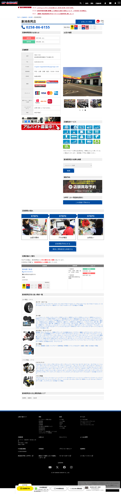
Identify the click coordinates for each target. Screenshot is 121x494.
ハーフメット (62, 377)
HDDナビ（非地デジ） (77, 322)
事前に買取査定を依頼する (63, 249)
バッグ (88, 379)
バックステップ (68, 372)
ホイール (75, 364)
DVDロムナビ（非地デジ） (48, 322)
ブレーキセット (58, 335)
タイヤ (38, 304)
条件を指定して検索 (23, 442)
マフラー (76, 332)
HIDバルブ (46, 338)
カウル (98, 365)
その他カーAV (44, 328)
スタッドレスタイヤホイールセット (64, 304)
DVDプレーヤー (76, 326)
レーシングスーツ (84, 377)
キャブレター (41, 370)
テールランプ (70, 367)
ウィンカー (61, 367)
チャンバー (68, 364)
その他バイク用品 (58, 381)
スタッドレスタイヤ (47, 304)
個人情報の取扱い (37, 491)
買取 (92, 3)
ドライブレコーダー (88, 326)
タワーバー (97, 332)
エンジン (71, 368)
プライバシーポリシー (65, 449)
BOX (83, 379)
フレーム (77, 368)
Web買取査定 (42, 428)
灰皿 (82, 346)
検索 (68, 170)
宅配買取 (41, 423)
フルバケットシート (56, 340)
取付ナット (56, 305)
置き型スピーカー (67, 319)
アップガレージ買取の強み (45, 419)
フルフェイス (40, 377)
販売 (86, 3)
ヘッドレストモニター (63, 326)
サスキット (48, 332)
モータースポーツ (64, 456)
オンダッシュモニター (53, 325)
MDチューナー (73, 317)
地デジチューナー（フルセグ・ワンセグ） (87, 325)
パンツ (101, 377)
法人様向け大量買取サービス (46, 426)
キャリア (98, 340)
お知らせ (41, 437)
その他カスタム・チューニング (53, 341)
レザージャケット (42, 379)
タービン (76, 334)
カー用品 (61, 419)
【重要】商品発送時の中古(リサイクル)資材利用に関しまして (55, 14)
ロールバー (39, 334)
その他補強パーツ (49, 334)
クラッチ (82, 334)
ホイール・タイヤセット (91, 364)
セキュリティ (42, 337)
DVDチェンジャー (41, 319)
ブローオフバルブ (67, 334)
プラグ (77, 367)
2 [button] (83, 115)
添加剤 (43, 346)
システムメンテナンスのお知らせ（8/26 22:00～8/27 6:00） (55, 8)
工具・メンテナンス (46, 381)
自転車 (61, 423)
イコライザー (75, 320)
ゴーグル (72, 379)
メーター (58, 334)
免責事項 (82, 449)
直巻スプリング (57, 332)
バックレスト (44, 367)
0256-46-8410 (28, 272)
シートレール (82, 340)
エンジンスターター (53, 337)
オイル (38, 346)
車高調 (38, 332)
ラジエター (93, 334)
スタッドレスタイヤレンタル (87, 424)
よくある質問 (84, 437)
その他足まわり (67, 332)
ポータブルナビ (84, 320)
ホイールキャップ (66, 305)
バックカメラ (99, 326)
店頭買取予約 (42, 429)
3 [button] (85, 115)
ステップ (53, 372)
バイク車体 (62, 428)
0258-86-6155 (38, 27)
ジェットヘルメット (51, 377)
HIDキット (39, 338)
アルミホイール (81, 304)
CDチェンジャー (84, 317)
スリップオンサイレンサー (56, 364)
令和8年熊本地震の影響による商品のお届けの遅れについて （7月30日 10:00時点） (62, 11)
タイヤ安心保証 (84, 419)
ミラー (38, 340)
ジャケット (94, 377)
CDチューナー (63, 317)
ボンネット (71, 338)
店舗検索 (98, 3)
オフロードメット (72, 377)
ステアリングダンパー (42, 372)
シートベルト (91, 340)
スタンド (59, 372)
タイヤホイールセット (93, 304)
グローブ (78, 379)
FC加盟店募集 (22, 449)
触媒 (81, 332)
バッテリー (53, 346)
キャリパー (68, 335)
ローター (75, 335)
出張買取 (41, 424)
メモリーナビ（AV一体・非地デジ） (50, 323)
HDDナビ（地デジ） (63, 322)
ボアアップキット (86, 368)
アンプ (68, 320)
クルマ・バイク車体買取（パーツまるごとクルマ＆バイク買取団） (48, 432)
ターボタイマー (70, 337)
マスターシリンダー (46, 368)
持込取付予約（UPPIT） (25, 456)
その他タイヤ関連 (77, 305)
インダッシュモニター (67, 325)
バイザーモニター (50, 326)
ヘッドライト (80, 338)
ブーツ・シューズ (63, 379)
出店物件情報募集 (22, 451)
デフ (88, 334)
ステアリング (98, 338)
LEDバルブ (54, 338)
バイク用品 (62, 421)
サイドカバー (91, 365)
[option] (69, 103)
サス (42, 332)
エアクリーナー (88, 332)
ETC (38, 328)
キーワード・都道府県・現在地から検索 (27, 440)
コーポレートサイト (86, 456)
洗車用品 (60, 346)
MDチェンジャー (95, 317)
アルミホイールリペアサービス (87, 421)
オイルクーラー (48, 335)
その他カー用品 (93, 346)
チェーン (49, 305)
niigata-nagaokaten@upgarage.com (46, 67)
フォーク (46, 365)
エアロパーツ (63, 338)
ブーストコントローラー (83, 337)
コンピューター (96, 337)
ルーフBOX (39, 341)
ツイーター (49, 320)
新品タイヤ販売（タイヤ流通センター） (47, 456)
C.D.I (89, 367)
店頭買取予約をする (62, 244)
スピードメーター (51, 370)
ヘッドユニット (40, 317)
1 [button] (80, 115)
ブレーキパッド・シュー (86, 335)
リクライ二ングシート (70, 340)
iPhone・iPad (62, 426)
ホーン (63, 337)
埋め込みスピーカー (80, 319)
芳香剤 (66, 346)
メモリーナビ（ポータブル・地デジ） (73, 323)
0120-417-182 (95, 488)
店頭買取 (41, 421)
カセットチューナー (52, 317)
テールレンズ (89, 338)
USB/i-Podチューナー (54, 319)
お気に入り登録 (86, 21)
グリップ (99, 370)
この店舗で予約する (82, 202)
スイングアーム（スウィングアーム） (61, 365)
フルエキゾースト (41, 364)
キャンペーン (63, 437)
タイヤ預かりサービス (85, 423)
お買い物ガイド (22, 417)
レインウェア (52, 379)
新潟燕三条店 (27, 269)
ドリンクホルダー (74, 346)
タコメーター (62, 370)
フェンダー (82, 365)
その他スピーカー (59, 320)
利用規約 (41, 449)
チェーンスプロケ (78, 370)
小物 (86, 346)
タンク (76, 365)
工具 (47, 346)
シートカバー (45, 340)
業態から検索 (21, 444)
